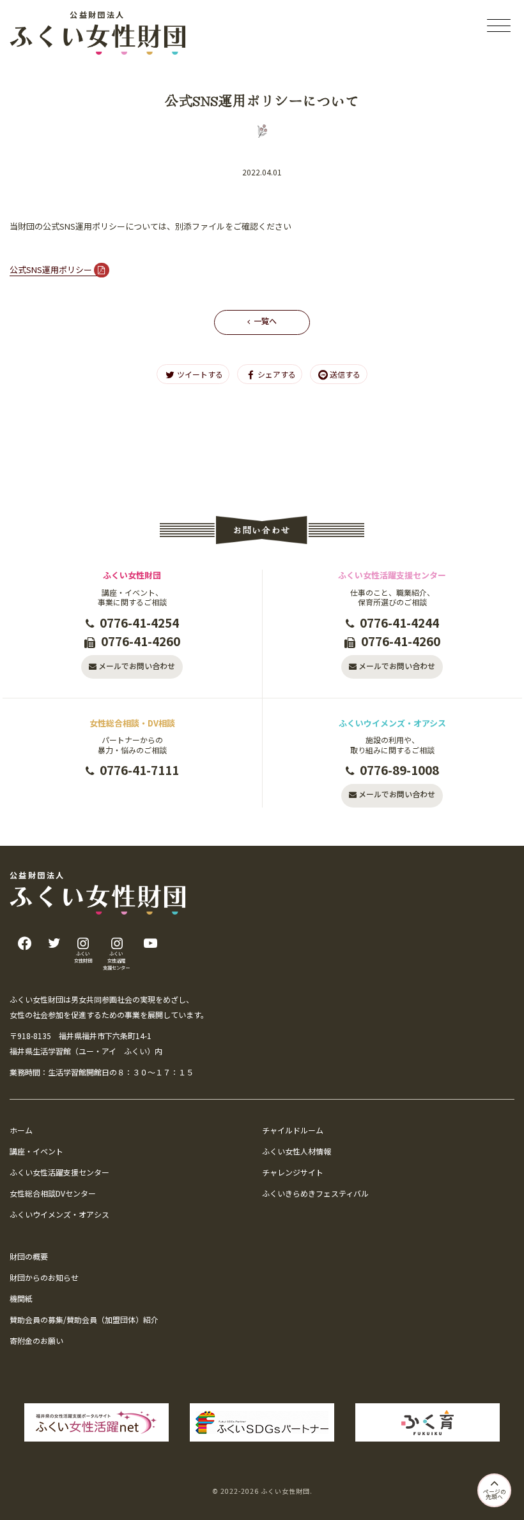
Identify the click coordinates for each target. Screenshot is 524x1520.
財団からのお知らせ (44, 1277)
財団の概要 (29, 1256)
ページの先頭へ (494, 1494)
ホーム (21, 1130)
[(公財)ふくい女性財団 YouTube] (150, 943)
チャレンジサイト (292, 1172)
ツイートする (200, 374)
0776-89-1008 (399, 769)
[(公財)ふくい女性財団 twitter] (53, 943)
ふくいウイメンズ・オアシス (59, 1214)
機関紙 (21, 1298)
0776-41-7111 (139, 769)
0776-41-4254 (139, 622)
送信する (345, 374)
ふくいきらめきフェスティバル (315, 1193)
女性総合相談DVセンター (53, 1193)
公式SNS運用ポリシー (51, 269)
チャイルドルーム (292, 1130)
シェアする (277, 374)
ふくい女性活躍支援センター (59, 1172)
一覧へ (265, 320)
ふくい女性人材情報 (296, 1151)
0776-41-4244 (399, 622)
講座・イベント (36, 1151)
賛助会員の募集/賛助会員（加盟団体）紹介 (84, 1319)
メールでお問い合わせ (136, 665)
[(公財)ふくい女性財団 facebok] (24, 943)
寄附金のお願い (36, 1340)
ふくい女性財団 (285, 1491)
